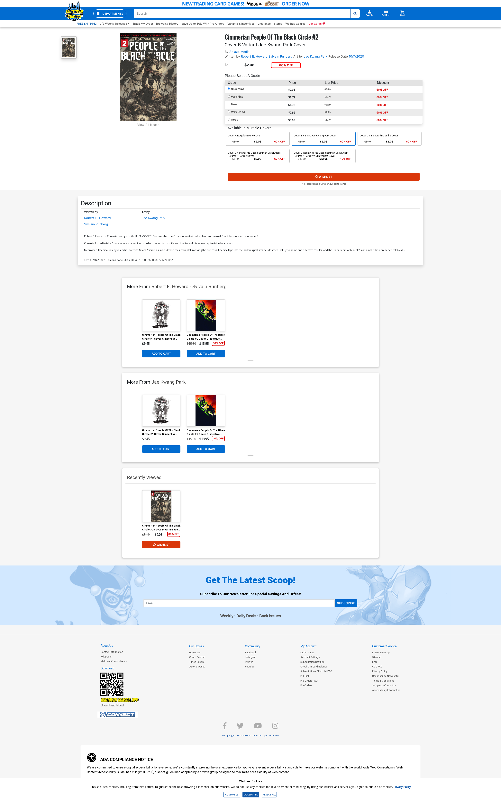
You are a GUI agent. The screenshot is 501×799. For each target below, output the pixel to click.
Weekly (226, 615)
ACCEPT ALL (251, 794)
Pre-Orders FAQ (309, 680)
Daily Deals (246, 615)
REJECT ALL (269, 794)
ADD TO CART (161, 353)
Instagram (250, 657)
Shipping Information (384, 685)
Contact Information (112, 651)
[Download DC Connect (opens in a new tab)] (125, 714)
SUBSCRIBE (346, 603)
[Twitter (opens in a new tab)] (240, 727)
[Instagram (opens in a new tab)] (275, 727)
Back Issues (270, 615)
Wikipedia (106, 656)
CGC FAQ (377, 666)
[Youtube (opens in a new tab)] (258, 727)
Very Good (238, 112)
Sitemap (376, 657)
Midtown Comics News (114, 661)
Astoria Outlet (197, 666)
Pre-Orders (306, 685)
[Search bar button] (355, 13)
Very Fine (237, 96)
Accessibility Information (386, 690)
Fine (234, 104)
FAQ (374, 661)
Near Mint (237, 89)
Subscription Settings (312, 661)
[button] (109, 13)
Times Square (197, 661)
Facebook (250, 652)
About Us (107, 645)
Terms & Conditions (383, 680)
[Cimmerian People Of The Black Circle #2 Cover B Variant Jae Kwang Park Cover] (161, 506)
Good (234, 119)
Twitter (249, 661)
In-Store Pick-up (381, 652)
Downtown (195, 652)
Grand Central (197, 657)
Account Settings (310, 657)
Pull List (304, 676)
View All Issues (148, 125)
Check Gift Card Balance (313, 666)
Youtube (249, 666)
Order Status (307, 652)
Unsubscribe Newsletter (385, 676)
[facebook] (224, 727)
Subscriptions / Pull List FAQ (316, 671)
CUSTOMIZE (231, 794)
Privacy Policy (379, 671)
